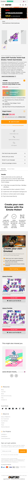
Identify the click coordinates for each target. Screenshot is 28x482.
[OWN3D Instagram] (12, 408)
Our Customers (5, 418)
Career (2, 423)
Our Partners (4, 420)
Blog (2, 389)
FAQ (2, 397)
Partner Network (5, 427)
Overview (3, 169)
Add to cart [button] (15, 122)
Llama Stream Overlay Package (12, 372)
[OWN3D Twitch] (19, 408)
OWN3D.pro (4, 436)
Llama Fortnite (7, 276)
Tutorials (3, 391)
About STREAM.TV (5, 416)
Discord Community (6, 395)
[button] (4, 47)
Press (2, 425)
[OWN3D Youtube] (9, 408)
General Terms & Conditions (18, 479)
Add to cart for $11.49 (15, 300)
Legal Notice (6, 479)
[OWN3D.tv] (14, 477)
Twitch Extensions (5, 438)
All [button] (3, 4)
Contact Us (4, 399)
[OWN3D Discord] (16, 408)
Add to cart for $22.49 (15, 332)
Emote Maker (11, 169)
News (2, 393)
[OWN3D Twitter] (2, 408)
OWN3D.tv (4, 434)
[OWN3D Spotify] (23, 408)
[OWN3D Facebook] (6, 408)
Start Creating (14, 269)
